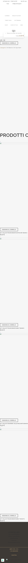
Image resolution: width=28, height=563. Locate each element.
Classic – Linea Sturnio (14, 536)
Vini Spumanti (17, 47)
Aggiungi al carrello (9, 43)
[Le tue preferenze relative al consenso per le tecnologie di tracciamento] (2, 560)
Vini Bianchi (9, 47)
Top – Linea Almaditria (14, 534)
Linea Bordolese (14, 538)
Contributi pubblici (14, 557)
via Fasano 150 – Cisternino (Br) (9, 1)
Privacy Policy (14, 553)
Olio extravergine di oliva (14, 542)
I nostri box (14, 540)
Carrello (8, 36)
